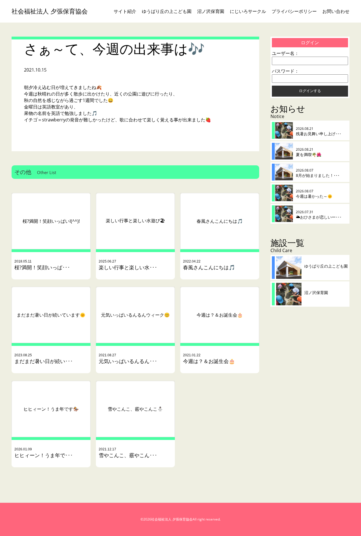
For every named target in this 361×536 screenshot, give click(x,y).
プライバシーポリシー (294, 11)
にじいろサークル (248, 11)
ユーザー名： (285, 53)
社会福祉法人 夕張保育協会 (50, 11)
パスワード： (285, 71)
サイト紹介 (125, 11)
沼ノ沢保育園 (210, 11)
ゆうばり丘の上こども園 (166, 11)
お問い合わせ (335, 11)
